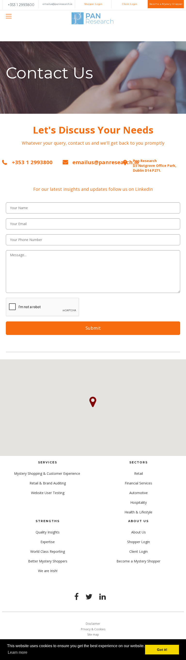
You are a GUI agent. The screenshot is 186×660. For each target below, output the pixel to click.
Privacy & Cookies (93, 629)
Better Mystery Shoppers (47, 561)
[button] (93, 402)
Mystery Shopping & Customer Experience (47, 473)
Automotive (138, 492)
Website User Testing (47, 492)
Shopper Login (93, 4)
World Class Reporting (47, 551)
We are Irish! (47, 570)
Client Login (129, 4)
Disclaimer (93, 624)
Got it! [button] (162, 650)
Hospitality (138, 502)
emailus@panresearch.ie (57, 4)
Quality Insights (48, 532)
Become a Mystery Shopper (165, 4)
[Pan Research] (93, 18)
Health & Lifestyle (138, 512)
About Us (138, 532)
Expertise (47, 541)
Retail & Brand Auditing (48, 483)
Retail (138, 473)
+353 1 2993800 (21, 5)
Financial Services (138, 483)
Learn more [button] (17, 652)
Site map (93, 634)
